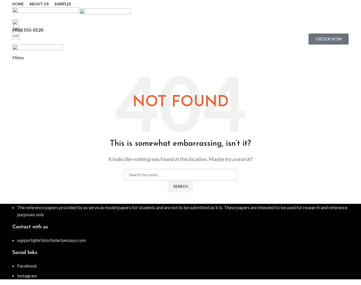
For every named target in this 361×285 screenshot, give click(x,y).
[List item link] (180, 240)
